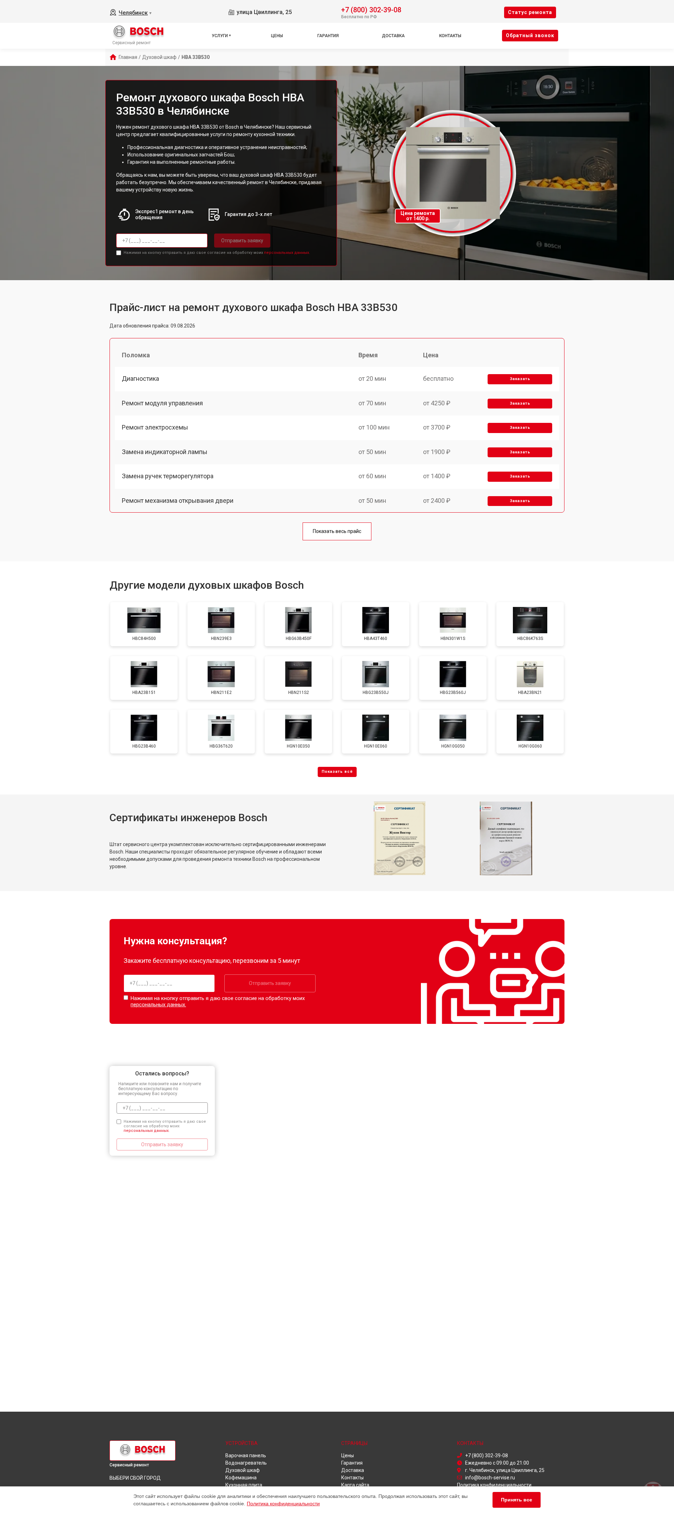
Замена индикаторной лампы (164, 451)
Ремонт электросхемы (155, 427)
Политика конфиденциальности (283, 1503)
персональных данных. (287, 252)
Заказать (520, 379)
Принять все (516, 1499)
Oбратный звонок (530, 35)
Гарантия (328, 35)
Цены (277, 35)
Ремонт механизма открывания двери (177, 500)
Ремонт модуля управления (162, 403)
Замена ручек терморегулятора (167, 476)
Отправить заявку (242, 240)
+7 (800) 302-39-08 (371, 9)
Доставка (393, 35)
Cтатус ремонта (530, 12)
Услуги (220, 35)
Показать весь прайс (337, 531)
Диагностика (140, 378)
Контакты (450, 35)
